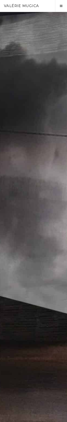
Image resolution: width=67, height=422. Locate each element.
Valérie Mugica (21, 6)
